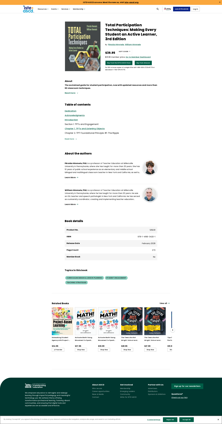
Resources (42, 9)
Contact (95, 397)
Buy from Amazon (143, 63)
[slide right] (172, 330)
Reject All (170, 420)
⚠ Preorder (58, 350)
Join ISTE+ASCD (181, 9)
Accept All (187, 420)
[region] (111, 420)
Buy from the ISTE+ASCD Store (119, 63)
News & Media (98, 394)
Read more (69, 139)
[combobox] (124, 51)
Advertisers (152, 388)
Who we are (97, 388)
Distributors (152, 391)
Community (125, 394)
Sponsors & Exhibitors (156, 394)
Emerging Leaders (127, 391)
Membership (78, 9)
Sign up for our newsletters (187, 386)
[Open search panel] (157, 9)
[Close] (218, 419)
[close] (220, 2)
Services (64, 9)
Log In (195, 9)
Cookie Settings (153, 420)
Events (54, 9)
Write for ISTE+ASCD (128, 397)
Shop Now (81, 350)
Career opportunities (100, 391)
